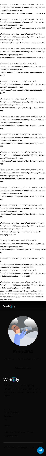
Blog (5, 419)
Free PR (6, 409)
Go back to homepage (23, 368)
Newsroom (8, 416)
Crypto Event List (10, 412)
